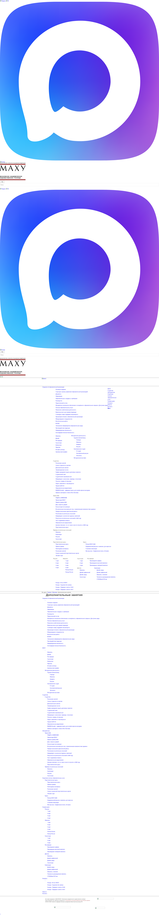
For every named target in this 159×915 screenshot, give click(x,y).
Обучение (54, 592)
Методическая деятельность (78, 435)
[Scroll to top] (0, 914)
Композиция (97, 568)
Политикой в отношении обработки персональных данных (78, 900)
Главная (49, 592)
